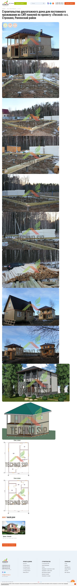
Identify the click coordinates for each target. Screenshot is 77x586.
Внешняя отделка (45, 574)
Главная (3, 8)
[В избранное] (23, 523)
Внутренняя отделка (46, 572)
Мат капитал (67, 572)
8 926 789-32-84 (6, 568)
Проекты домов (20, 3)
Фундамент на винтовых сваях (48, 568)
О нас (66, 563)
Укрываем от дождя (46, 575)
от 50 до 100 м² (26, 565)
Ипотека (66, 570)
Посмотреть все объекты (9, 544)
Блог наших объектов (11, 8)
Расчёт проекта (69, 3)
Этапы (43, 567)
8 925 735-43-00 (59, 4)
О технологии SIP (45, 563)
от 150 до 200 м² (26, 568)
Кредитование (68, 568)
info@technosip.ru (6, 574)
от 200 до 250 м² (26, 570)
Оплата (66, 565)
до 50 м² (25, 563)
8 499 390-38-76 (59, 2)
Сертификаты (67, 567)
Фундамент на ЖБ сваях (47, 570)
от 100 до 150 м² (26, 567)
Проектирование (45, 565)
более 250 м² (26, 572)
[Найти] (43, 3)
